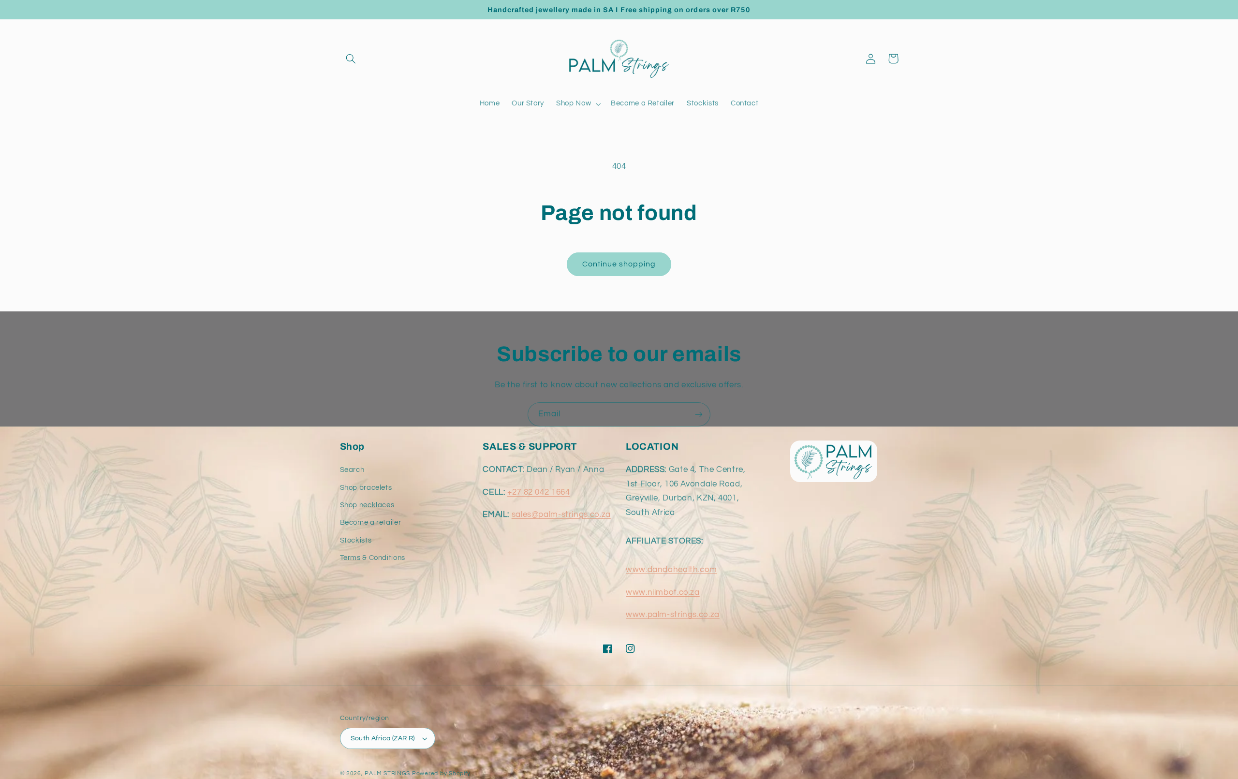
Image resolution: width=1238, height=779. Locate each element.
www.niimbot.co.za (663, 592)
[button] (351, 58)
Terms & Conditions (372, 557)
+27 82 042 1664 (538, 492)
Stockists (356, 540)
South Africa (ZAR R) (383, 738)
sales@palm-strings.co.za (561, 514)
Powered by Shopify (441, 773)
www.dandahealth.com (671, 569)
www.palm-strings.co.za (673, 614)
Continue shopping (619, 264)
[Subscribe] (699, 414)
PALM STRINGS (387, 773)
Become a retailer (370, 522)
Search (352, 469)
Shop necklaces (367, 505)
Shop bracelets (366, 487)
